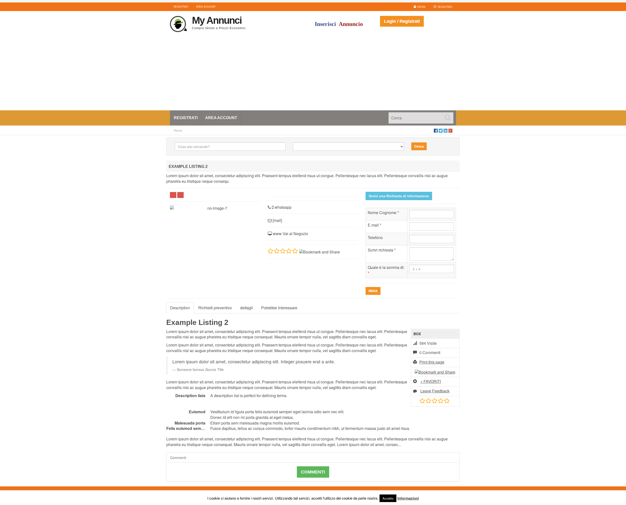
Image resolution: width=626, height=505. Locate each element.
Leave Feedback (434, 391)
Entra (421, 7)
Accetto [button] (387, 498)
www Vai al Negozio (290, 233)
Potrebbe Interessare (279, 307)
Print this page (431, 362)
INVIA (373, 291)
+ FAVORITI (430, 381)
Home (178, 130)
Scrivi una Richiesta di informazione (399, 196)
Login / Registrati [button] (402, 21)
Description (180, 307)
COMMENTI (313, 472)
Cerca (419, 146)
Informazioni (408, 498)
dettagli (246, 307)
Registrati (445, 7)
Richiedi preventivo (215, 307)
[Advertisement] (313, 73)
